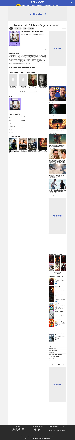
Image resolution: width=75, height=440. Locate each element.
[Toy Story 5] (51, 307)
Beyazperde (51, 430)
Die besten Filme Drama (31, 151)
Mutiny (56, 334)
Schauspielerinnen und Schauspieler (22, 72)
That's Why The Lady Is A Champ (55, 356)
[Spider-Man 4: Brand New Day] (51, 281)
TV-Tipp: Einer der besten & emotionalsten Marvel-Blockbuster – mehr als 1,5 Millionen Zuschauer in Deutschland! (57, 131)
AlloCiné (50, 428)
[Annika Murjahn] (13, 80)
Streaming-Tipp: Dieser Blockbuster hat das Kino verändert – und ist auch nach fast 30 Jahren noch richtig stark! (56, 116)
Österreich (22, 116)
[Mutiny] (51, 338)
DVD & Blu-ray (47, 5)
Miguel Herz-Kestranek (42, 86)
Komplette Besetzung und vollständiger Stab (27, 91)
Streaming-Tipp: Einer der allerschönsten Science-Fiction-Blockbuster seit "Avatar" (56, 176)
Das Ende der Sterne (52, 348)
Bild (10, 96)
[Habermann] (23, 144)
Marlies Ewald (37, 32)
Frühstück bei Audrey (52, 358)
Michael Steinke (27, 32)
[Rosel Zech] (32, 80)
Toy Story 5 (57, 303)
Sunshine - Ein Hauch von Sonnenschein (46, 150)
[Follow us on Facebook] (13, 429)
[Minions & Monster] (51, 323)
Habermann (23, 150)
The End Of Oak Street (59, 311)
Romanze (41, 31)
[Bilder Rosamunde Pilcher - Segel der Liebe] (15, 104)
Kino (18, 5)
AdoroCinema (59, 430)
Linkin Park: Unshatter (53, 350)
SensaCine (60, 428)
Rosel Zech (41, 34)
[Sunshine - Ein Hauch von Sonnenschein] (42, 144)
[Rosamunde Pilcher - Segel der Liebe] (14, 38)
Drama (38, 31)
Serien (23, 5)
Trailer (56, 283)
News (28, 5)
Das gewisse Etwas (52, 346)
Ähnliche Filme (14, 136)
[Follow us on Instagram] (19, 429)
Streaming (39, 5)
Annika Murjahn (28, 34)
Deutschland (27, 116)
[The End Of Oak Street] (51, 315)
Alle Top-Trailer (57, 273)
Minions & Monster (58, 319)
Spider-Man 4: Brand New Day (60, 278)
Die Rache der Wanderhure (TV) (15, 150)
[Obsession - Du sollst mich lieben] (51, 298)
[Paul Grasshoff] (23, 80)
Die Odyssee (57, 286)
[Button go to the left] (63, 28)
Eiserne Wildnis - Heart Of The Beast (55, 354)
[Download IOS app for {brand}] (35, 429)
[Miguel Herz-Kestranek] (42, 80)
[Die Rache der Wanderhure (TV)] (13, 144)
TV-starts (55, 5)
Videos (33, 5)
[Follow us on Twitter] (16, 429)
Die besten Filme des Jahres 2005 (21, 151)
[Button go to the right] (65, 28)
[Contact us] (23, 429)
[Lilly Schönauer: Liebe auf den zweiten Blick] (32, 144)
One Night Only (51, 352)
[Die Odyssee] (51, 290)
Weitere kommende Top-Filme (57, 364)
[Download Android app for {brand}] (39, 429)
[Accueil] (37, 2)
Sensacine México (55, 431)
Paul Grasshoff (35, 34)
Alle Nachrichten (57, 195)
